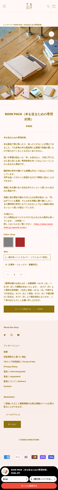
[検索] (48, 6)
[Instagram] (12, 334)
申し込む (12, 424)
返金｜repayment (12, 376)
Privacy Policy (10, 366)
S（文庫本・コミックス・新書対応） (22, 264)
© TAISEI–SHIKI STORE (29, 440)
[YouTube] (18, 334)
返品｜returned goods (14, 371)
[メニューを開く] (4, 6)
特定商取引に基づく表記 (15, 357)
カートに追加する (29, 486)
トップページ (7, 25)
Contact (7, 386)
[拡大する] (51, 34)
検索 (6, 352)
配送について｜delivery (15, 381)
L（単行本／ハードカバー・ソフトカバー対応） (27, 257)
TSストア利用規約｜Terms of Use (19, 361)
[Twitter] (5, 334)
